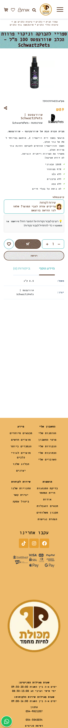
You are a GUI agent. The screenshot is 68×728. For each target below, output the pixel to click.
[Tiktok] (23, 543)
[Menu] (60, 9)
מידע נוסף (47, 268)
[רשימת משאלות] (13, 9)
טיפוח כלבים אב (23, 22)
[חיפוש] (34, 10)
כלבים (39, 22)
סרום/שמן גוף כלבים (22, 25)
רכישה (34, 255)
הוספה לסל (28, 244)
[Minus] (61, 244)
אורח (25, 10)
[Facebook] (44, 543)
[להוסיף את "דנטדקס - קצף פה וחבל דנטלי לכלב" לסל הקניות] (41, 393)
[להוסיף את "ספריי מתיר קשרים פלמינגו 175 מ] (11, 393)
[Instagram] (34, 543)
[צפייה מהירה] (39, 344)
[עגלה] (6, 10)
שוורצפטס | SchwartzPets (31, 116)
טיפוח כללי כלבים (47, 25)
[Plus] (45, 244)
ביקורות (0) (21, 268)
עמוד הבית (52, 22)
